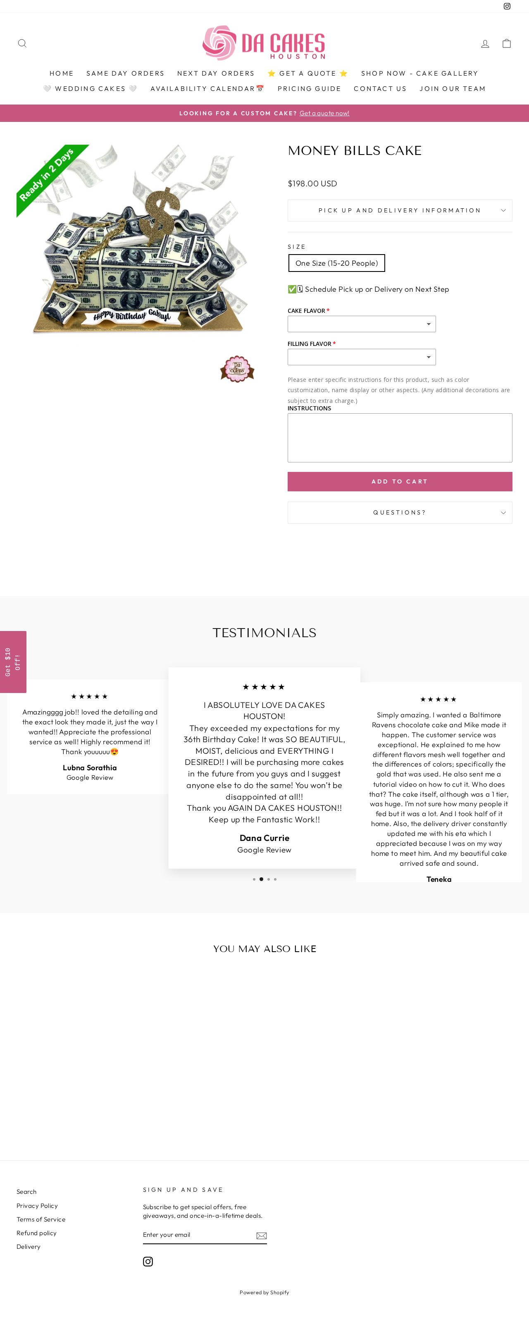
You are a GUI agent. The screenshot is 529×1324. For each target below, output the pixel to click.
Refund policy (37, 1233)
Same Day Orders (125, 73)
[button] (13, 662)
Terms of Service (41, 1219)
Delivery (29, 1246)
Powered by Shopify (264, 1292)
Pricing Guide (310, 88)
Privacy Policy (37, 1206)
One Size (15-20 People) (336, 263)
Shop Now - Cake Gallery (420, 73)
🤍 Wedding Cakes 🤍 (90, 88)
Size (297, 246)
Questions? (400, 512)
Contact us (380, 88)
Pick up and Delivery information (400, 210)
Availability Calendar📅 (207, 88)
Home (62, 73)
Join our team (452, 88)
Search (27, 1191)
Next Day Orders (216, 73)
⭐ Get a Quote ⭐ (308, 73)
